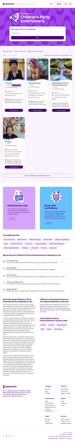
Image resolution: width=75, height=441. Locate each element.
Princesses (44, 248)
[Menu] (70, 4)
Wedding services (66, 423)
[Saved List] (66, 4)
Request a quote (66, 393)
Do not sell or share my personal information (60, 436)
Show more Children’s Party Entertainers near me (37, 175)
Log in (51, 4)
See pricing (12, 218)
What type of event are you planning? (23, 29)
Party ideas (64, 391)
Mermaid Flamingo (34, 83)
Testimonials (49, 423)
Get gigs (47, 419)
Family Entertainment (40, 243)
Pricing (47, 421)
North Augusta (58, 329)
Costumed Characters (16, 243)
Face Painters (28, 243)
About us (47, 389)
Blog (46, 391)
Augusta (49, 329)
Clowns (6, 243)
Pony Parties (34, 248)
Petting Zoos (25, 248)
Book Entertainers (7, 51)
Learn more (49, 223)
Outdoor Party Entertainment (11, 248)
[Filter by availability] (14, 55)
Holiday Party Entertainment (56, 243)
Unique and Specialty (19, 51)
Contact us (64, 403)
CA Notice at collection (66, 434)
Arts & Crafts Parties (9, 239)
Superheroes (53, 248)
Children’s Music (48, 239)
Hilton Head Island (61, 325)
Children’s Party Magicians (62, 239)
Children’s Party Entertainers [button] (35, 19)
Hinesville (43, 325)
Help (62, 401)
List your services (59, 4)
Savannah (51, 325)
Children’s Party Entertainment (35, 51)
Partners (47, 393)
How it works (64, 389)
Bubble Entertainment (35, 239)
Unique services (65, 421)
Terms (64, 432)
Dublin (42, 329)
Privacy (70, 432)
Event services (65, 419)
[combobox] (33, 4)
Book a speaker (49, 405)
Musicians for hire (50, 407)
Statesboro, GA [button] (27, 14)
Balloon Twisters (22, 239)
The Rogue (8, 83)
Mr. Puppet (8, 142)
